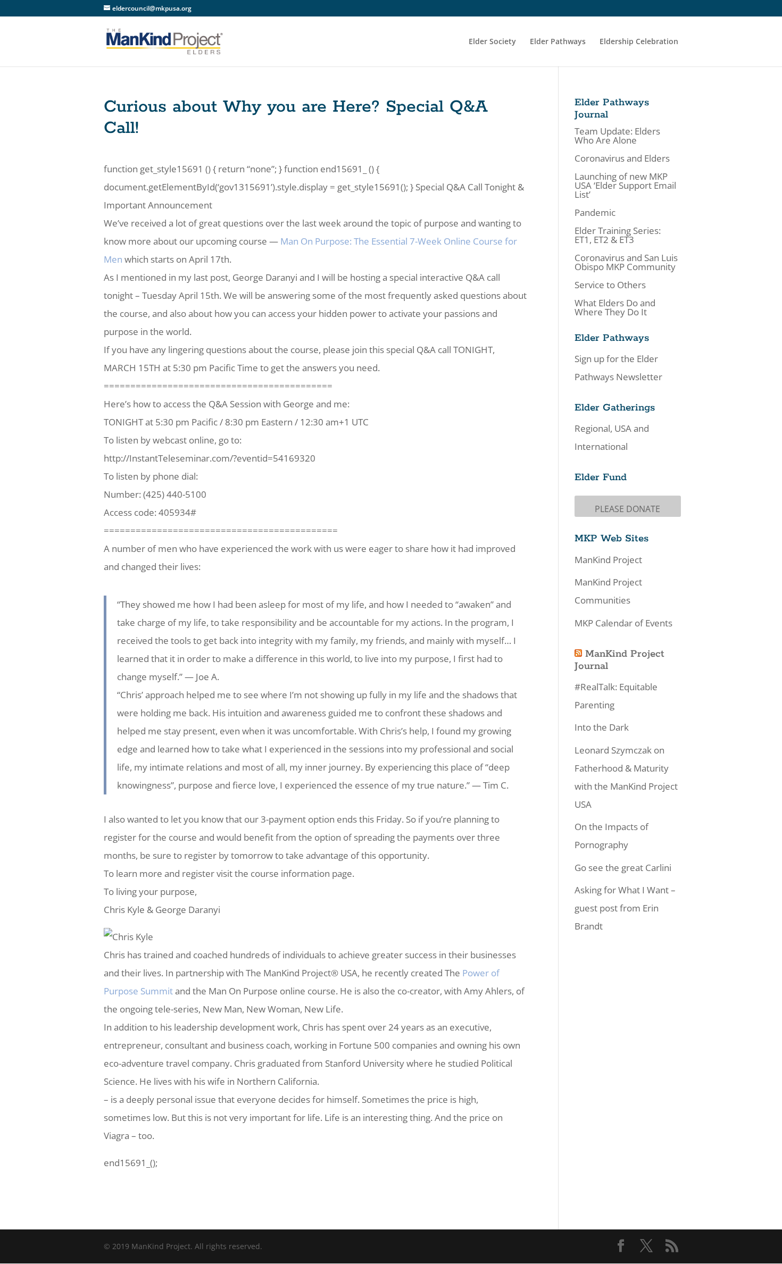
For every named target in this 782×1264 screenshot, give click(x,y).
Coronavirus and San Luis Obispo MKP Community (626, 262)
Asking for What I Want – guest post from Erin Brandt (625, 908)
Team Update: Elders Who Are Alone (617, 135)
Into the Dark (602, 727)
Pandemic (595, 212)
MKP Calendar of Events (623, 623)
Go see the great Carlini (623, 867)
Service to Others (610, 285)
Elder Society (492, 42)
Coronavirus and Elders (622, 158)
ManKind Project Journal (619, 660)
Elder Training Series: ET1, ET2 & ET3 (618, 235)
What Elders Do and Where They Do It (615, 307)
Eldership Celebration (639, 42)
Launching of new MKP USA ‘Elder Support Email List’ (625, 185)
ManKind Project (608, 560)
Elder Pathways (558, 42)
